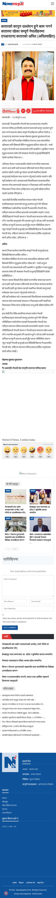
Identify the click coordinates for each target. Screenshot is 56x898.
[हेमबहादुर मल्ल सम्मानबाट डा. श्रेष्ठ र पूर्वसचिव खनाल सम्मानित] (40, 496)
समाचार (4, 20)
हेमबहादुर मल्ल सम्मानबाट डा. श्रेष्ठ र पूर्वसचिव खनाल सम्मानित (27, 654)
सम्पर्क (15, 883)
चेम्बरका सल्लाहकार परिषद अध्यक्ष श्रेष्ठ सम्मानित (21, 660)
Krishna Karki (37, 894)
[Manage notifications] (6, 893)
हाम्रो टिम (40, 883)
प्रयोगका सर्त (30, 883)
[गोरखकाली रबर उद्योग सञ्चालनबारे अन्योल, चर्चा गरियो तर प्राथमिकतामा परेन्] (15, 496)
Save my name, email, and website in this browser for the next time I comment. (27, 620)
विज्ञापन (21, 883)
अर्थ (32, 518)
